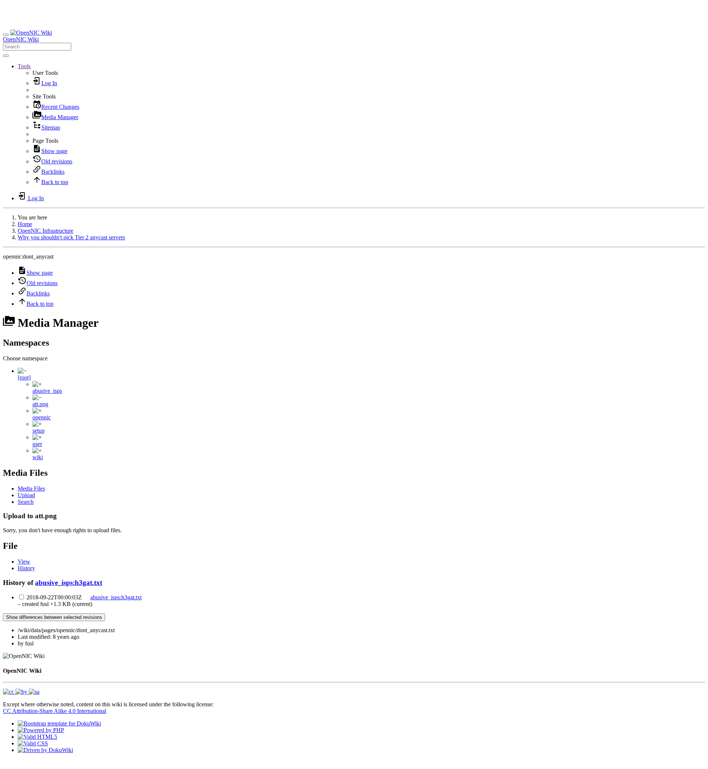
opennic (41, 417)
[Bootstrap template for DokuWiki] (59, 723)
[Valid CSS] (33, 743)
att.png (40, 404)
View (24, 561)
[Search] (6, 56)
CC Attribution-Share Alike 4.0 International (54, 711)
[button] (24, 66)
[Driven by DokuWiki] (45, 750)
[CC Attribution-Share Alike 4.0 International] (21, 692)
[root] (24, 377)
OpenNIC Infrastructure (45, 231)
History (26, 568)
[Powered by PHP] (41, 730)
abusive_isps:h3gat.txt (68, 582)
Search (26, 502)
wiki (37, 457)
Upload (26, 495)
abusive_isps (47, 391)
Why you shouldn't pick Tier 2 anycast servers (71, 237)
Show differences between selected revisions (54, 617)
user (37, 444)
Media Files (31, 488)
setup (38, 430)
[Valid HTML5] (37, 737)
